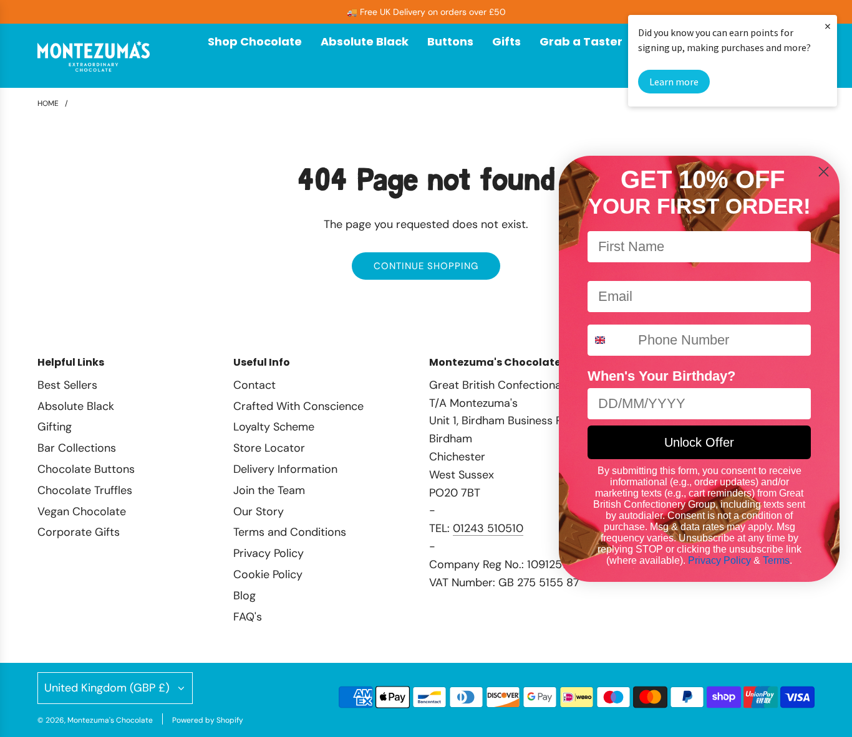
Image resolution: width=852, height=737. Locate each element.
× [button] (828, 26)
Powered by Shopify (207, 720)
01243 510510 (488, 528)
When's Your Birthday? (661, 376)
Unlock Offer (699, 442)
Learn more (674, 81)
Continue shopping (426, 266)
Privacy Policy (719, 560)
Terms (776, 560)
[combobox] (610, 340)
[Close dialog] (824, 172)
